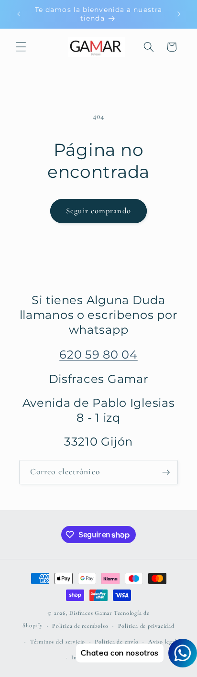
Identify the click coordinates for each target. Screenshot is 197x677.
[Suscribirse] (165, 472)
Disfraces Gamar (90, 613)
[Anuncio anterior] (18, 13)
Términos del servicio (57, 641)
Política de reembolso (80, 625)
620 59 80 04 (98, 354)
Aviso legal (162, 641)
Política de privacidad (146, 625)
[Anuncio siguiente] (178, 13)
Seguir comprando (98, 211)
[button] (21, 46)
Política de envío (116, 641)
